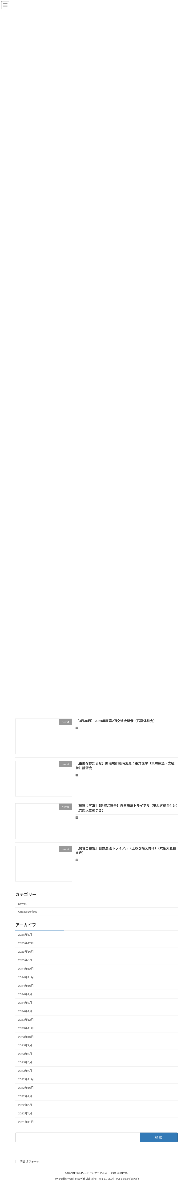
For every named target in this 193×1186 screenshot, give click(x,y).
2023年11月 (26, 1028)
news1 (22, 904)
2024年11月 (26, 977)
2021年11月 (26, 1122)
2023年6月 (25, 1062)
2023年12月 (26, 1019)
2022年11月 (26, 1079)
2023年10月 (26, 1037)
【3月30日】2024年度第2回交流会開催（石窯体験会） (116, 721)
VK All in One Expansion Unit (123, 1178)
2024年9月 (25, 994)
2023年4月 (25, 1070)
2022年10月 (26, 1087)
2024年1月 (25, 1011)
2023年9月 (25, 1045)
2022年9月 (25, 1096)
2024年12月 (26, 969)
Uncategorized (27, 911)
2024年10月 (26, 985)
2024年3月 (25, 1002)
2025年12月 (26, 943)
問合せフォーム (30, 1161)
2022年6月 (25, 1105)
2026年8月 (25, 934)
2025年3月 (25, 960)
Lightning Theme (95, 1178)
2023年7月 (25, 1054)
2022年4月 (25, 1113)
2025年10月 (26, 951)
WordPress (73, 1178)
